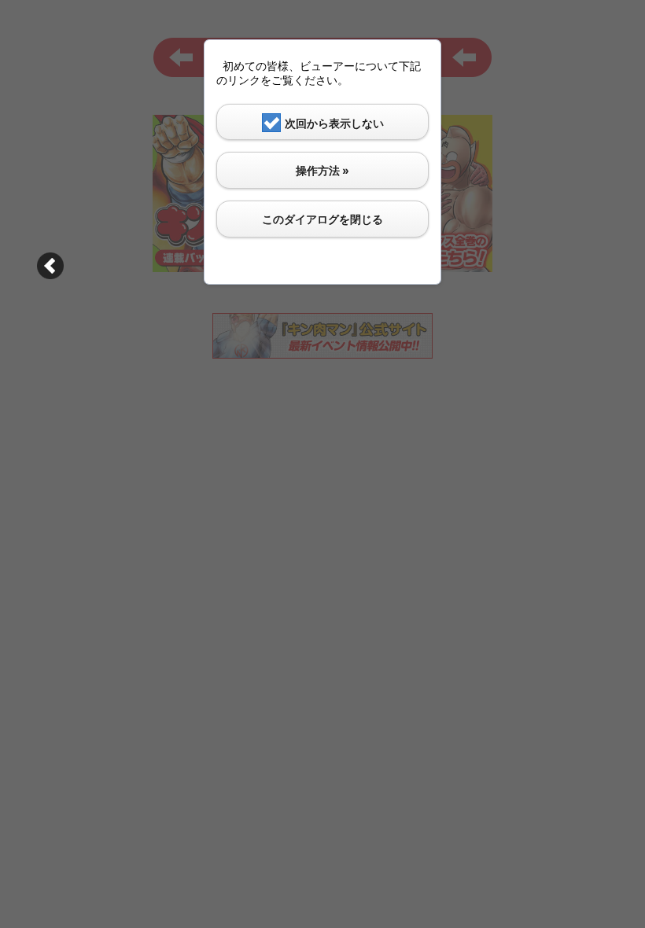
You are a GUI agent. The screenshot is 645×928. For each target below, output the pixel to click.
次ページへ (50, 265)
